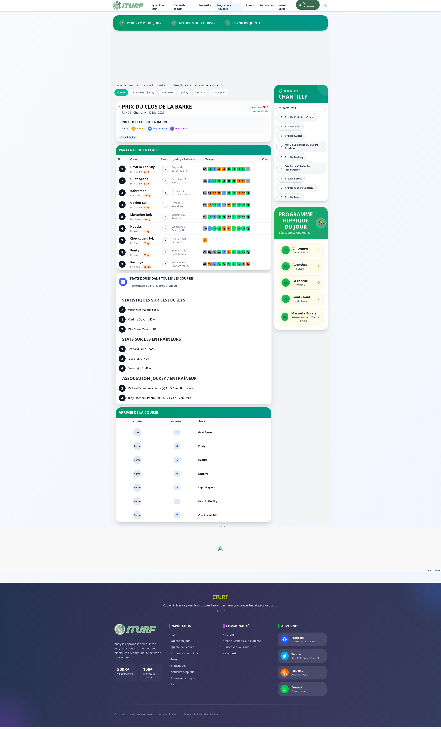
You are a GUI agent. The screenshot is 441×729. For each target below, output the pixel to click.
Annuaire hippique (183, 678)
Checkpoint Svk (142, 238)
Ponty (134, 250)
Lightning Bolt (141, 214)
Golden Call (138, 203)
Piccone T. (177, 203)
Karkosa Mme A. (181, 194)
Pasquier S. (178, 191)
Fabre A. (176, 182)
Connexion (232, 653)
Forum (250, 5)
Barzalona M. (179, 179)
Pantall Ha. (178, 206)
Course (121, 92)
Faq (173, 684)
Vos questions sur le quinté (243, 641)
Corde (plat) (218, 92)
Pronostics (205, 5)
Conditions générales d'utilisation (198, 714)
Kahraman (138, 191)
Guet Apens (139, 179)
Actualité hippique (182, 672)
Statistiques (267, 5)
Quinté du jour (158, 7)
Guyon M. (177, 167)
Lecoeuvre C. (179, 226)
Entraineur (167, 92)
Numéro (200, 92)
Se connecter (309, 4)
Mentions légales (166, 714)
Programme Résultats (224, 7)
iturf (174, 634)
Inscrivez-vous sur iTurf (240, 647)
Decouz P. (177, 242)
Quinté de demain (179, 7)
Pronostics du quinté (184, 653)
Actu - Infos (282, 7)
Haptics (136, 226)
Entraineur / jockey (143, 92)
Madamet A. (179, 214)
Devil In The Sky (142, 167)
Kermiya (136, 262)
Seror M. (176, 218)
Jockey (184, 92)
